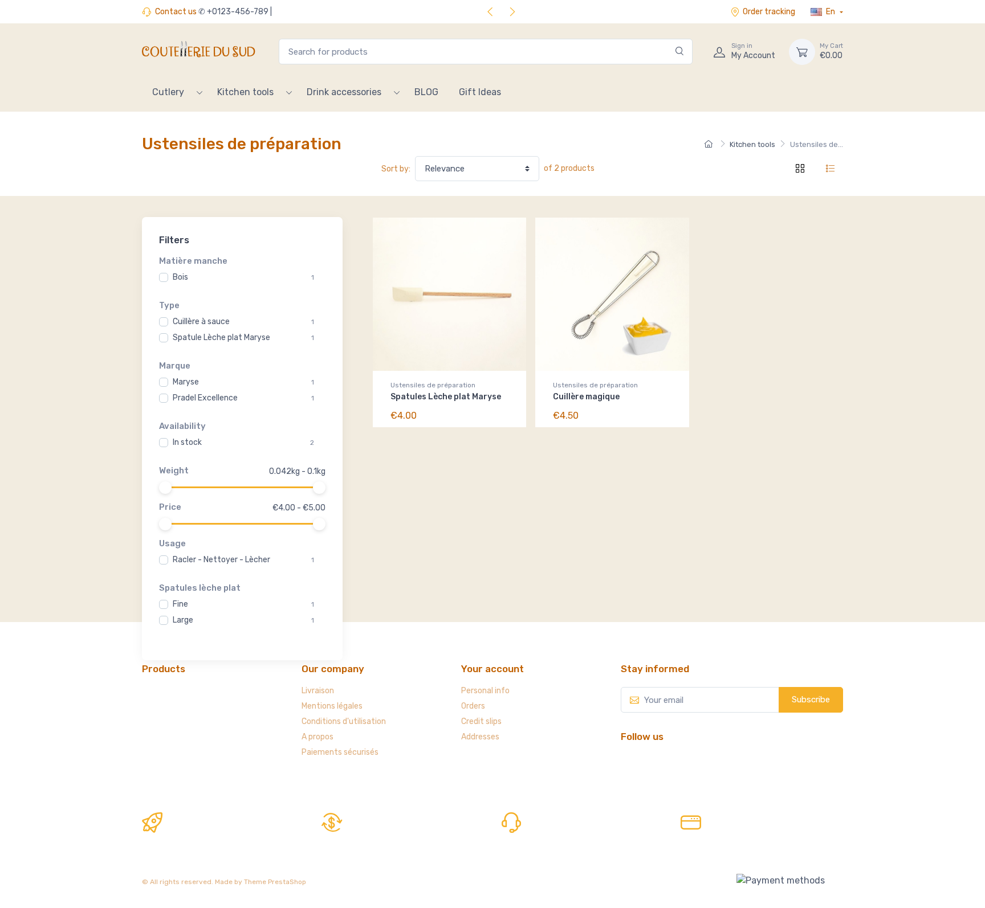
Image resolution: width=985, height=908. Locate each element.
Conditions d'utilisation (344, 721)
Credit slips (481, 721)
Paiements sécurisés (340, 752)
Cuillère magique (586, 397)
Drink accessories (344, 92)
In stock (187, 442)
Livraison (318, 691)
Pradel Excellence (205, 398)
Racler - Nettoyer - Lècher (221, 560)
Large (183, 620)
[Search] (680, 51)
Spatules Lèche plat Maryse (445, 397)
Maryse (186, 382)
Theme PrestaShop (275, 882)
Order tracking (769, 12)
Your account (492, 668)
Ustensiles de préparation (432, 385)
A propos (317, 737)
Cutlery (168, 92)
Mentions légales (332, 706)
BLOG (426, 92)
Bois (180, 277)
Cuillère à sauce (201, 321)
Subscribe (811, 699)
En (830, 12)
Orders (473, 706)
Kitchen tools (245, 92)
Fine (180, 604)
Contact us (176, 12)
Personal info (485, 691)
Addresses (480, 737)
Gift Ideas (480, 92)
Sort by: (395, 169)
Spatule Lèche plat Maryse (221, 337)
